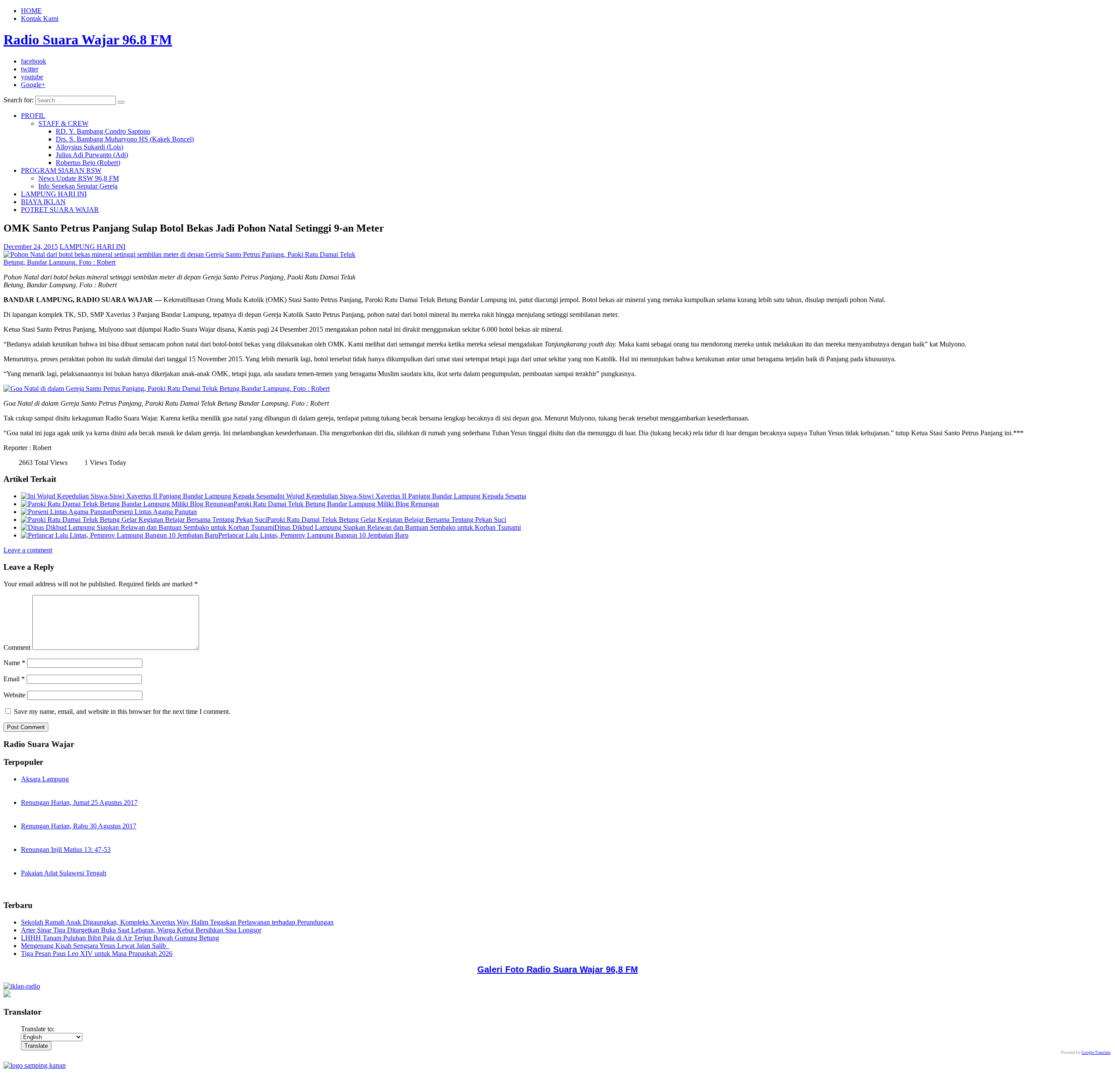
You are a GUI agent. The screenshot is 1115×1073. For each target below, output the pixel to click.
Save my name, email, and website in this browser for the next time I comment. (122, 711)
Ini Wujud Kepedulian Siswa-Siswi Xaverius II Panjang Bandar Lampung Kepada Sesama (401, 496)
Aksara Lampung (45, 779)
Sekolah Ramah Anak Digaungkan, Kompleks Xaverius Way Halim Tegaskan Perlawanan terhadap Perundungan (177, 922)
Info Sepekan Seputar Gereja (78, 186)
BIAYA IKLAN (43, 201)
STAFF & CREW (63, 123)
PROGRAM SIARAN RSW (61, 170)
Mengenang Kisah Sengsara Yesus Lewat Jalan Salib (95, 945)
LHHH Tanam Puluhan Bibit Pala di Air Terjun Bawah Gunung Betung (120, 938)
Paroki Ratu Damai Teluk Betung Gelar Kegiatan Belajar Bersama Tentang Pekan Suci (386, 519)
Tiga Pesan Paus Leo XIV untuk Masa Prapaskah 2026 (96, 953)
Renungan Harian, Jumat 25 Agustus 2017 (79, 802)
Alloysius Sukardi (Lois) (89, 147)
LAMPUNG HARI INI (54, 194)
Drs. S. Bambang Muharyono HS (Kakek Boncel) (125, 139)
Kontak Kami (39, 18)
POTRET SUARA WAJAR (60, 209)
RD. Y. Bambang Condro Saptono (103, 131)
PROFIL (33, 115)
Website (14, 695)
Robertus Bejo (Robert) (88, 162)
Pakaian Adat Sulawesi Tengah (63, 873)
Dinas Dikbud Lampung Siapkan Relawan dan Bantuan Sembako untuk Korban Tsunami (397, 527)
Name (14, 662)
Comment (16, 647)
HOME (31, 10)
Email (14, 679)
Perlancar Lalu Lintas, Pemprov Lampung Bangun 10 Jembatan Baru (313, 535)
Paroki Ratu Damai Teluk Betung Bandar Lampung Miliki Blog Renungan (336, 504)
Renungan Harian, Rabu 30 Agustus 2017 (78, 826)
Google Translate (1096, 1052)
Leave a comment (27, 550)
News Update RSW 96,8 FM (78, 178)
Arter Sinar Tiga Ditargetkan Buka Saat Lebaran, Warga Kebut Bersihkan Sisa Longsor (141, 930)
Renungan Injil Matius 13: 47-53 (66, 849)
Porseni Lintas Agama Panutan (154, 511)
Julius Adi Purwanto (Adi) (92, 154)
